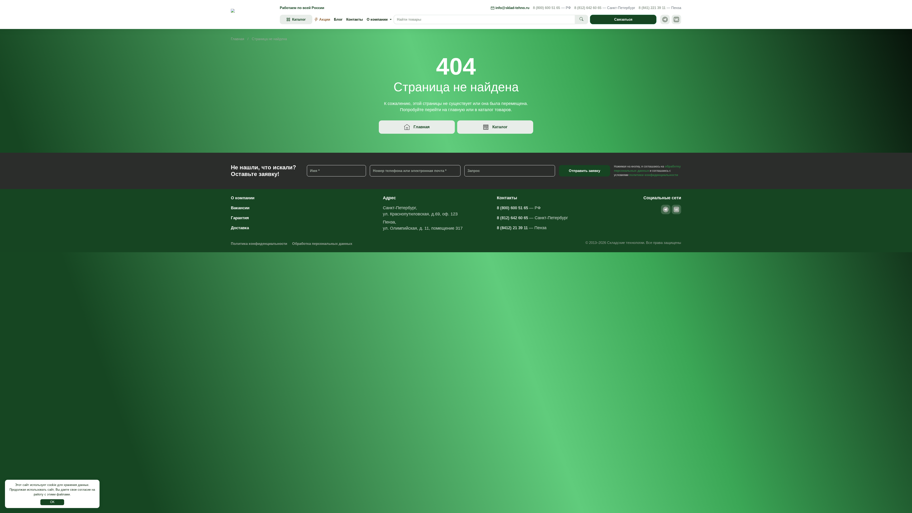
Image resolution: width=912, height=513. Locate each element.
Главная (237, 39)
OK (52, 502)
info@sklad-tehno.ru (511, 8)
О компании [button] (377, 19)
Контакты (354, 19)
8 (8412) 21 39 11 (512, 228)
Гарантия (240, 218)
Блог (338, 19)
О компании (242, 198)
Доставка (240, 228)
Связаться (623, 19)
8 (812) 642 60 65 (604, 8)
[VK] (676, 19)
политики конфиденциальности (653, 175)
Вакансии (240, 208)
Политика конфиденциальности (259, 244)
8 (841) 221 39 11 (660, 8)
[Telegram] (665, 19)
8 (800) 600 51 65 (552, 8)
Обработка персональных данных (322, 244)
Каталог (500, 127)
